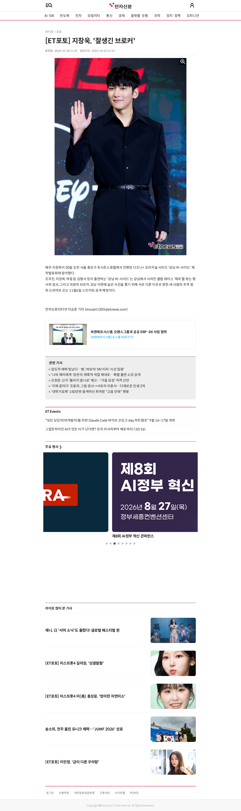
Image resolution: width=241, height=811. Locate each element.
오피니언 (193, 16)
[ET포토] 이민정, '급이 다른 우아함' (72, 762)
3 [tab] (115, 543)
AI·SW (49, 16)
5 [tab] (122, 543)
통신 (109, 16)
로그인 (50, 793)
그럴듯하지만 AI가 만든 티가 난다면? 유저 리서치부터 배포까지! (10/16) (95, 429)
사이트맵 (120, 793)
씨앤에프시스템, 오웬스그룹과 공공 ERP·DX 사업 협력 (129, 332)
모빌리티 (94, 16)
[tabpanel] (120, 496)
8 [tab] (134, 543)
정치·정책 (173, 16)
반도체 (64, 16)
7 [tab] (130, 543)
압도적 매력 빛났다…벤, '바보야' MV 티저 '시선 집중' (87, 369)
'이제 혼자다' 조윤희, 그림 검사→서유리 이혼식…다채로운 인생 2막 (98, 386)
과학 (157, 16)
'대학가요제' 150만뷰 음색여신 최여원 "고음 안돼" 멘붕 (90, 392)
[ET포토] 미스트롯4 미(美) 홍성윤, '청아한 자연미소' (85, 696)
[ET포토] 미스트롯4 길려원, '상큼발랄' (74, 663)
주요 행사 (53, 447)
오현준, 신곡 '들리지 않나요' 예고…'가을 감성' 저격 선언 (90, 380)
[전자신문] (120, 5)
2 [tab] (111, 543)
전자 (78, 16)
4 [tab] (118, 543)
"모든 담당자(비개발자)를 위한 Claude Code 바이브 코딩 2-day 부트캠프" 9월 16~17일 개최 (110, 420)
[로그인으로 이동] (192, 5)
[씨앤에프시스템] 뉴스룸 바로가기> (112, 337)
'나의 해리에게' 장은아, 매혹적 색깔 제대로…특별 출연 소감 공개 (96, 375)
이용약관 (64, 793)
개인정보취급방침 (84, 793)
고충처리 (104, 793)
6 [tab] (126, 543)
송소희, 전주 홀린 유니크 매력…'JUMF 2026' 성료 (84, 729)
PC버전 (134, 793)
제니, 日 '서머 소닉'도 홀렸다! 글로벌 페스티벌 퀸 (82, 630)
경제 (121, 16)
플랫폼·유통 (139, 16)
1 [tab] (107, 543)
